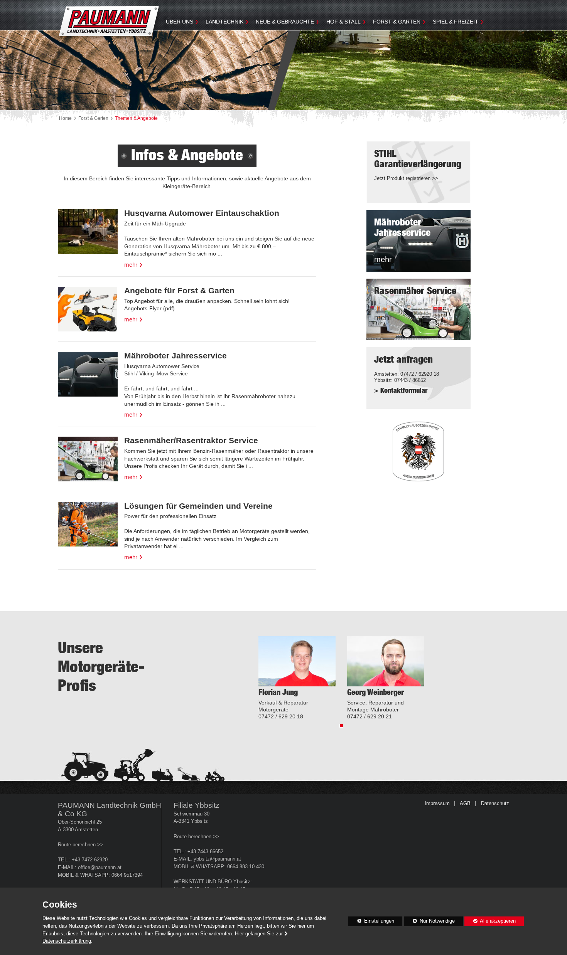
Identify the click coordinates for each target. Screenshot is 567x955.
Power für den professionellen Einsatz (217, 531)
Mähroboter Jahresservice (175, 355)
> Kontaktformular (400, 390)
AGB (465, 803)
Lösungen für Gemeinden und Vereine (198, 505)
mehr (130, 264)
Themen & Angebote (136, 118)
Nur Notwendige (429, 922)
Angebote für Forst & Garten (179, 290)
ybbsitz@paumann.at (217, 859)
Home (65, 118)
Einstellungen (371, 922)
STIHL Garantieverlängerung (417, 159)
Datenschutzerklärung (66, 941)
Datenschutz (495, 803)
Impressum (437, 803)
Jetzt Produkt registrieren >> (406, 178)
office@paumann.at (100, 867)
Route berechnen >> (80, 844)
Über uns (179, 21)
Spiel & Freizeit (455, 21)
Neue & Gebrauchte (285, 21)
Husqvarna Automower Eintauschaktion (201, 212)
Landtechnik (224, 21)
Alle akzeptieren (490, 921)
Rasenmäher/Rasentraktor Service (191, 440)
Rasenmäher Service (415, 291)
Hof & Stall (343, 21)
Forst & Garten (396, 21)
